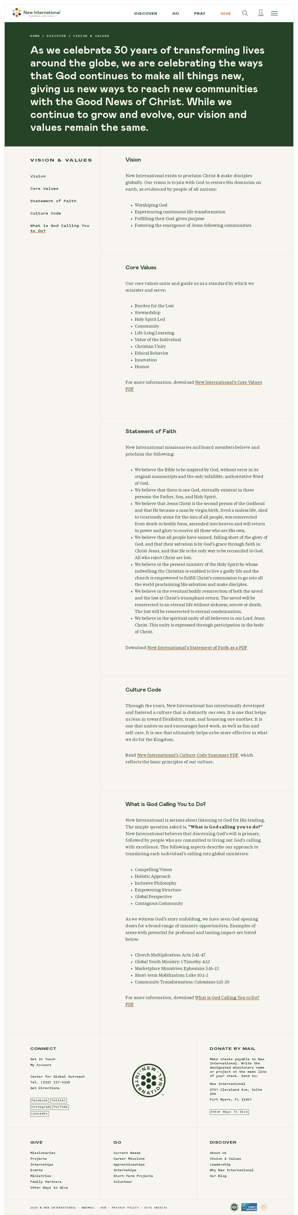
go (175, 13)
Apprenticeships (129, 1165)
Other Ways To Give (229, 1112)
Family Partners (46, 1182)
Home (35, 36)
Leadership (220, 1165)
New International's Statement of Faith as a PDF (197, 648)
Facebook (39, 1100)
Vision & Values (225, 1159)
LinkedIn (39, 1113)
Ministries (40, 1176)
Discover (145, 13)
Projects (38, 1159)
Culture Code (45, 213)
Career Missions (129, 1159)
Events (36, 1170)
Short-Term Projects (133, 1176)
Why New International (232, 1170)
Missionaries (42, 1153)
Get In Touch (42, 1059)
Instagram (40, 1107)
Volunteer (122, 1182)
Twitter (58, 1100)
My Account (40, 1065)
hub (103, 1208)
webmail (88, 1208)
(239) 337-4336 (55, 1082)
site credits (155, 1208)
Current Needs (127, 1153)
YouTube (60, 1107)
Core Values (44, 189)
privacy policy (125, 1208)
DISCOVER (56, 36)
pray (200, 13)
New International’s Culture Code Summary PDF (187, 755)
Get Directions (45, 1088)
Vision (38, 176)
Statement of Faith (53, 201)
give (225, 13)
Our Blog (218, 1176)
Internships (41, 1165)
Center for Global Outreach (57, 1077)
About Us (218, 1153)
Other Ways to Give (49, 1188)
